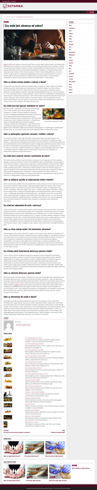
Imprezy (70, 41)
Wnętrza (70, 89)
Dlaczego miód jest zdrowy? (33, 398)
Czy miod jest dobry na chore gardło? (35, 356)
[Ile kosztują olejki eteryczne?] (34, 447)
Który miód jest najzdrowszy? (33, 386)
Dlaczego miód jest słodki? (32, 380)
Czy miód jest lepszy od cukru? (33, 338)
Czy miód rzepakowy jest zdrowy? (34, 344)
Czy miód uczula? (30, 404)
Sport (70, 68)
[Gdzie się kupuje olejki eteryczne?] (13, 447)
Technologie (71, 73)
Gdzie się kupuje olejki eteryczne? (12, 456)
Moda (70, 47)
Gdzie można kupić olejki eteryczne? (54, 456)
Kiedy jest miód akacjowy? (32, 410)
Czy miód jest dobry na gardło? (33, 362)
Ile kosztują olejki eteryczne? (32, 456)
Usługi (70, 87)
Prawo (70, 57)
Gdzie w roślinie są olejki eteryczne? (81, 468)
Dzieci (70, 31)
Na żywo (92, 12)
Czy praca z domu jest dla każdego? (35, 392)
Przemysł (71, 60)
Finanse (70, 36)
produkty (16, 285)
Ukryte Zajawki (72, 81)
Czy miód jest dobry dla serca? (33, 368)
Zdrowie (6, 21)
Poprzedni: (17, 431)
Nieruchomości (72, 52)
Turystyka (71, 79)
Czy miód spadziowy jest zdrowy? (34, 350)
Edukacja (71, 33)
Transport (71, 76)
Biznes (70, 25)
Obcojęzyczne (72, 55)
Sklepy (70, 65)
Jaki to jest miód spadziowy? (33, 416)
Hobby (70, 39)
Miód (5, 64)
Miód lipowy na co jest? (31, 422)
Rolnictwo (71, 63)
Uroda (70, 84)
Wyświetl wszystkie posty (23, 325)
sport (70, 71)
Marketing (71, 44)
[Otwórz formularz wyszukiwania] (84, 12)
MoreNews (57, 488)
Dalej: (58, 431)
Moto (70, 49)
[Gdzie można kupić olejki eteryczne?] (55, 447)
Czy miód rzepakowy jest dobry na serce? (36, 374)
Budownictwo (72, 28)
